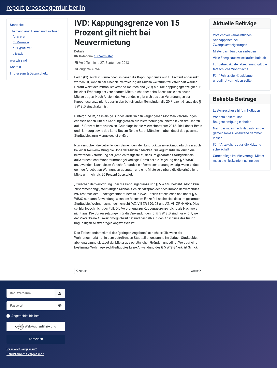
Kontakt (15, 67)
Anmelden (36, 339)
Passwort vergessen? (21, 349)
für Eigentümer (22, 48)
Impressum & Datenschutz (29, 73)
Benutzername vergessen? (25, 354)
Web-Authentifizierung (40, 326)
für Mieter (19, 36)
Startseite (17, 25)
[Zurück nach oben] (270, 360)
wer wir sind (18, 60)
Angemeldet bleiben (25, 316)
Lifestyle (18, 53)
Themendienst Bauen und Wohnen (34, 31)
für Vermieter (21, 42)
